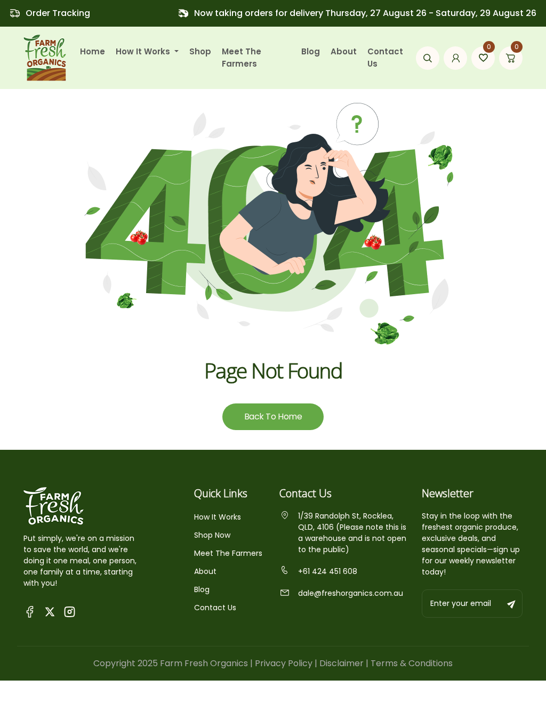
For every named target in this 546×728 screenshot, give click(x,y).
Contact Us (385, 57)
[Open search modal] (427, 58)
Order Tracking (58, 13)
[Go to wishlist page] (483, 58)
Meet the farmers (241, 57)
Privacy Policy (283, 663)
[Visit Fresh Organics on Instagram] (69, 611)
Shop (200, 51)
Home (92, 51)
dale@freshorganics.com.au (350, 593)
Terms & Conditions (412, 663)
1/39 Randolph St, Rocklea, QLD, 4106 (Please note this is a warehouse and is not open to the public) (352, 533)
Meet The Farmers (228, 553)
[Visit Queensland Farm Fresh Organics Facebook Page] (30, 611)
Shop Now (212, 535)
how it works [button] (144, 51)
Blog (310, 51)
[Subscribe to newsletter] (512, 603)
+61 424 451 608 (327, 571)
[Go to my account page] (455, 58)
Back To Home (273, 416)
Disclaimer (341, 663)
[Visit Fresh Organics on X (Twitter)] (50, 611)
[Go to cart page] (511, 58)
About (344, 51)
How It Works (217, 517)
